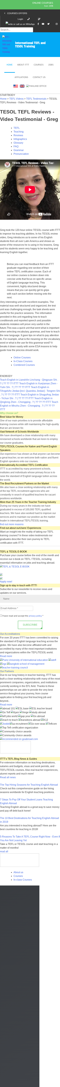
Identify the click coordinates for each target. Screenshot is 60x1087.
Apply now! (6, 581)
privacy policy (35, 616)
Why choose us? (9, 413)
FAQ (16, 146)
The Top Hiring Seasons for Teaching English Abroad (29, 784)
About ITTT (23, 65)
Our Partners (7, 671)
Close (5, 1084)
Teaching (19, 131)
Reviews (18, 135)
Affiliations (21, 77)
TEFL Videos (16, 98)
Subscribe (30, 624)
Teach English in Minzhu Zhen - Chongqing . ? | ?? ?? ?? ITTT (29, 406)
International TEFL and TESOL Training (30, 44)
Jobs (51, 65)
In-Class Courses (23, 361)
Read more (6, 656)
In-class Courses (23, 879)
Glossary (18, 142)
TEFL (17, 128)
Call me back (30, 1047)
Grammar (19, 150)
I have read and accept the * (22, 616)
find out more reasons (12, 524)
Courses (39, 65)
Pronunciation (21, 154)
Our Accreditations (10, 634)
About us (18, 872)
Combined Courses (24, 365)
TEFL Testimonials (36, 98)
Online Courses (42, 3)
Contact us (39, 77)
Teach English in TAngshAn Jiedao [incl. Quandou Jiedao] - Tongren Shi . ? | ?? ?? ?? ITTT (30, 391)
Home (10, 65)
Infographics (20, 139)
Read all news (8, 777)
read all (4, 851)
